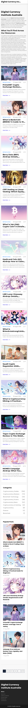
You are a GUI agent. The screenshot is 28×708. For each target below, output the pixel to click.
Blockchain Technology (14, 497)
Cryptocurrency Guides (14, 491)
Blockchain (14, 513)
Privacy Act (3, 699)
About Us (3, 694)
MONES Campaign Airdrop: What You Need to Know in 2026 (13, 470)
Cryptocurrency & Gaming (14, 505)
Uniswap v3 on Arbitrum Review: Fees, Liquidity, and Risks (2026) (12, 651)
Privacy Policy (4, 697)
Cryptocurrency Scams (14, 499)
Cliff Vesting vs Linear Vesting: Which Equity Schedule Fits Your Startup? (13, 191)
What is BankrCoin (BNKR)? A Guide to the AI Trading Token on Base (14, 121)
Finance (14, 510)
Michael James (7, 82)
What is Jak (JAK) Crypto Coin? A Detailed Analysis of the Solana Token (14, 225)
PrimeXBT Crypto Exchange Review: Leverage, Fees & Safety (14, 86)
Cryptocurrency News (14, 502)
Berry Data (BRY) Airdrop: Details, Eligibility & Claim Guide (14, 156)
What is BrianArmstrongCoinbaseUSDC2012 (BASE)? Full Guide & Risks (14, 330)
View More (5, 95)
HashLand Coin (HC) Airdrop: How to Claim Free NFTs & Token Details (13, 260)
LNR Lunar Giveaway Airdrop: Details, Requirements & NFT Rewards (13, 295)
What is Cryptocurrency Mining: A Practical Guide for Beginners (14, 400)
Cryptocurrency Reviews (14, 494)
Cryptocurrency (14, 508)
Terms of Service (5, 695)
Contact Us (3, 700)
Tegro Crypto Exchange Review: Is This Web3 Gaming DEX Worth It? (14, 435)
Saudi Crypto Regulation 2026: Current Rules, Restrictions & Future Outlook (13, 365)
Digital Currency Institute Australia (12, 2)
